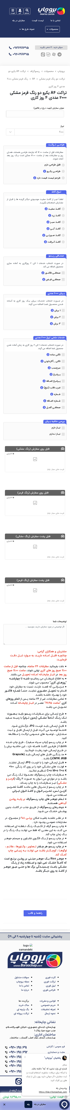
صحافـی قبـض (52, 279)
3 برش (56, 324)
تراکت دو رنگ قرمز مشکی (52, 79)
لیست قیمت (38, 20)
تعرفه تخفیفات (48, 1009)
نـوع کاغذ (56, 192)
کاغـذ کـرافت (53, 242)
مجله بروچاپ (22, 982)
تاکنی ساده (54, 355)
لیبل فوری (51, 986)
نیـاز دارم (56, 427)
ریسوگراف (35, 71)
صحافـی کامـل (53, 407)
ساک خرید (24, 1005)
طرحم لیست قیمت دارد (48, 178)
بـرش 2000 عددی (56, 293)
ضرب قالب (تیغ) (51, 388)
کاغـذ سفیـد (54, 209)
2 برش (56, 317)
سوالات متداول (22, 977)
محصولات (53, 29)
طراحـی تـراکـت (56, 145)
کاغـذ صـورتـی (52, 235)
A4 (33, 79)
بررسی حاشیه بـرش (55, 421)
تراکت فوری (50, 982)
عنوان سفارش (49, 108)
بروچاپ (61, 71)
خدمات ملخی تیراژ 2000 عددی (50, 337)
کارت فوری (50, 977)
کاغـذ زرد (55, 215)
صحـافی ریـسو (56, 256)
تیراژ (62, 126)
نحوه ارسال (50, 1013)
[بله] (48, 54)
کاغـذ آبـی (54, 229)
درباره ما (25, 990)
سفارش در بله (18, 20)
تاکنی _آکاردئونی (51, 361)
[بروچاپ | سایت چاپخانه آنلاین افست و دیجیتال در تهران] (51, 11)
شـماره (56, 394)
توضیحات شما (60, 621)
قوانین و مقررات (48, 1001)
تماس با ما (55, 20)
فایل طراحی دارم (52, 165)
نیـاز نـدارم (55, 434)
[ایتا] (43, 54)
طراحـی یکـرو (53, 171)
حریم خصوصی (48, 1005)
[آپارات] (54, 54)
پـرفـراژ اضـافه (53, 381)
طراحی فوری (49, 990)
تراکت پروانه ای (21, 1013)
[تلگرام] (59, 54)
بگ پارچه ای (23, 1009)
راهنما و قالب (35, 913)
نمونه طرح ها (28, 29)
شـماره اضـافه (53, 401)
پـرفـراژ (56, 374)
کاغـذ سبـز (54, 222)
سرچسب (55, 368)
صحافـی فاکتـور (52, 273)
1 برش (57, 310)
